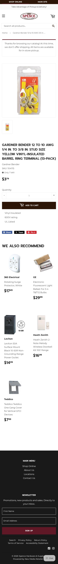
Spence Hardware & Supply (31, 556)
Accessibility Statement (37, 543)
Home (5, 33)
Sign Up (29, 530)
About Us (29, 470)
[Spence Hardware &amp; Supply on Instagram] (53, 548)
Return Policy (40, 540)
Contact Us (29, 478)
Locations (29, 474)
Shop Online (29, 466)
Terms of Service (15, 543)
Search (12, 540)
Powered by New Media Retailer (28, 559)
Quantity (6, 190)
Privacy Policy (25, 540)
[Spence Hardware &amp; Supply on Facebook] (49, 548)
